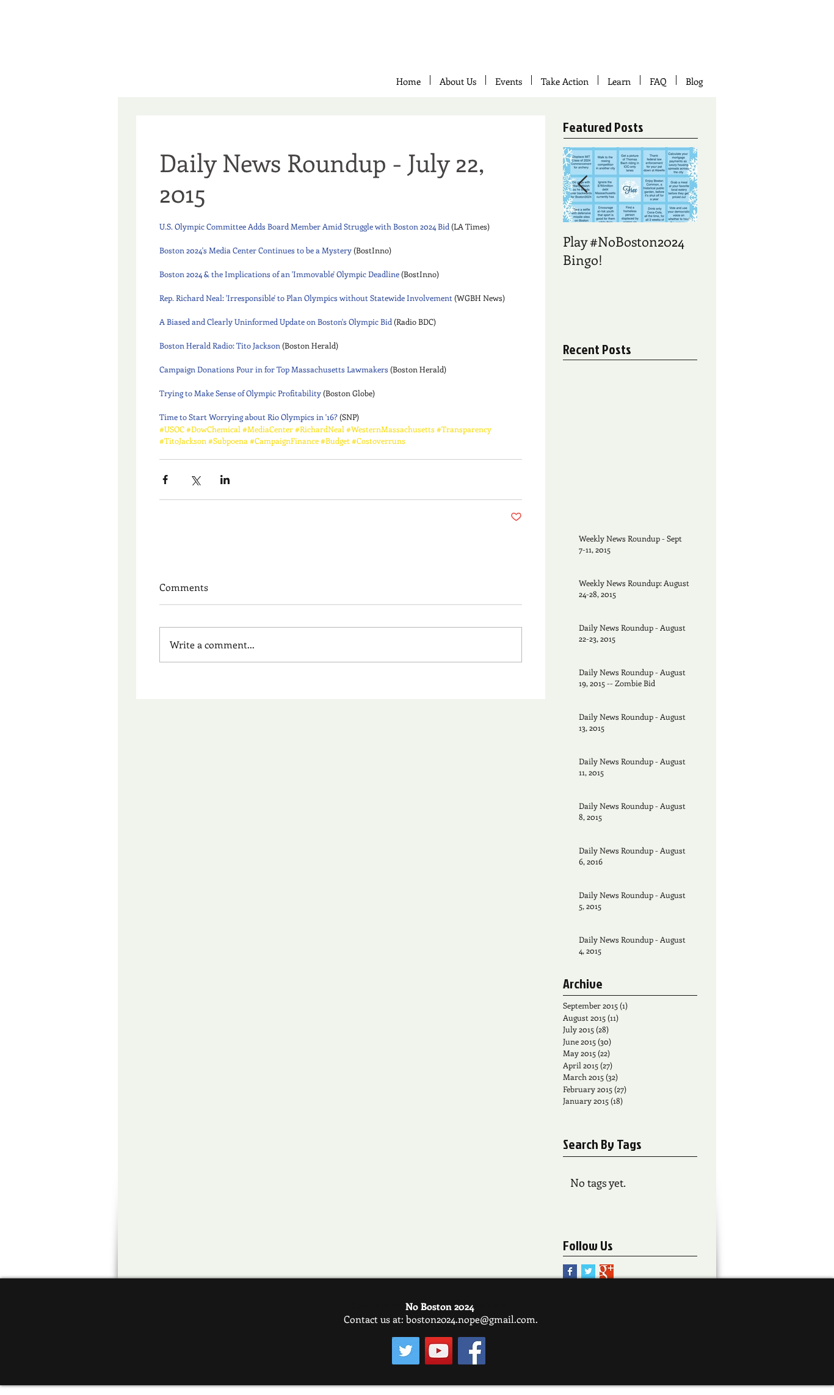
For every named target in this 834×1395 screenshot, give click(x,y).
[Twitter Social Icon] (405, 1350)
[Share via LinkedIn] (225, 479)
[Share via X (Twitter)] (195, 479)
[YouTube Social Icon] (438, 1350)
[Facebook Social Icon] (471, 1350)
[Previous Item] (582, 184)
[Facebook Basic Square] (570, 1271)
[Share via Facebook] (165, 479)
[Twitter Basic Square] (588, 1271)
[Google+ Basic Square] (607, 1271)
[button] (565, 80)
